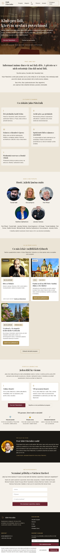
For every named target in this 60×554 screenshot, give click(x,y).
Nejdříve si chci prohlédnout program (39, 405)
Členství (38, 3)
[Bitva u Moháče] (15, 279)
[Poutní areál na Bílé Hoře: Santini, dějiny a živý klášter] (45, 279)
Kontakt (44, 3)
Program (20, 3)
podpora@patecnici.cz (6, 536)
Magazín (27, 3)
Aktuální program (36, 519)
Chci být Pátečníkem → (10, 40)
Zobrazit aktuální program (30, 351)
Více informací (32, 552)
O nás (32, 3)
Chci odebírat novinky (45, 544)
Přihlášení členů (52, 3)
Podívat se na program (28, 40)
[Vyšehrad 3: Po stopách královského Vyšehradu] (15, 324)
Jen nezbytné (43, 550)
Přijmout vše (53, 550)
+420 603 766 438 (6, 538)
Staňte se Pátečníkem (20, 299)
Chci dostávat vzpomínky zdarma (30, 504)
